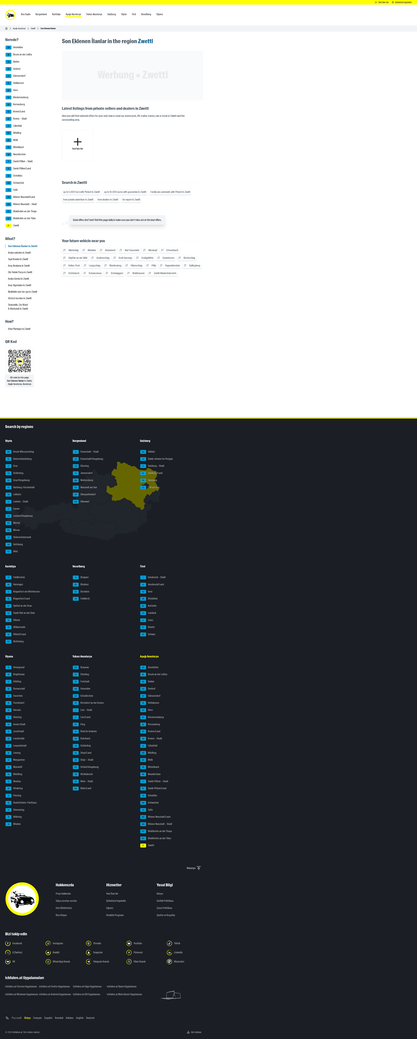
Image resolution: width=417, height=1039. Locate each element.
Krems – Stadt (17, 118)
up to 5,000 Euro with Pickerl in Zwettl (81, 192)
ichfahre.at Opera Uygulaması (122, 986)
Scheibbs (14, 175)
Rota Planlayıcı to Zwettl (19, 329)
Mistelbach (15, 147)
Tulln (12, 190)
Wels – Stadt (84, 781)
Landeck (149, 613)
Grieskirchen (84, 695)
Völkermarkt (16, 627)
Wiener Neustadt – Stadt (22, 204)
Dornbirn (82, 591)
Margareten (16, 760)
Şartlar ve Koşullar (166, 915)
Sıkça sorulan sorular (66, 901)
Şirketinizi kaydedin (116, 901)
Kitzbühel (150, 598)
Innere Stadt (17, 724)
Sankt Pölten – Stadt (20, 161)
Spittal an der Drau (19, 605)
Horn (12, 90)
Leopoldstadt (17, 745)
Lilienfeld (15, 126)
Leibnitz (14, 494)
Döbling (14, 681)
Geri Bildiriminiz (64, 908)
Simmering (16, 809)
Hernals (14, 710)
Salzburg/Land (152, 473)
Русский (17, 1018)
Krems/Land (16, 111)
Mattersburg (84, 480)
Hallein (148, 451)
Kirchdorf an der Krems (89, 703)
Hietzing (15, 717)
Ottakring (15, 788)
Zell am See (150, 487)
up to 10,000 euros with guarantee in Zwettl (125, 192)
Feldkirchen (16, 577)
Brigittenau (16, 674)
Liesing (14, 752)
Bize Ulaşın (61, 915)
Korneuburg (16, 104)
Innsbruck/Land (153, 584)
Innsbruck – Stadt (154, 577)
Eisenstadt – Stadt (87, 451)
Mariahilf (15, 767)
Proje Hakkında (63, 893)
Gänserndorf (16, 76)
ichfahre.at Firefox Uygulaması (54, 986)
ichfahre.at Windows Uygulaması (20, 994)
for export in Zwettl (131, 199)
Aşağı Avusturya (19, 28)
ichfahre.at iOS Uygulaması (86, 994)
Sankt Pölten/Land (19, 168)
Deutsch (90, 1018)
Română (59, 1018)
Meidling (15, 774)
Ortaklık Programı (115, 915)
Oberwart (81, 501)
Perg (80, 724)
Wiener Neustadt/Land (21, 197)
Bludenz (82, 584)
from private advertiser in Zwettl (78, 199)
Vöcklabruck (84, 774)
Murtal (13, 523)
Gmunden (82, 688)
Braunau (82, 667)
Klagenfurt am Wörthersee (24, 591)
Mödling (14, 133)
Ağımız (109, 908)
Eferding (82, 674)
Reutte (148, 627)
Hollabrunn (15, 83)
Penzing (14, 795)
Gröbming (15, 473)
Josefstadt (16, 731)
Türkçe (27, 1018)
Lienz (147, 620)
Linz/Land (82, 717)
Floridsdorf (16, 703)
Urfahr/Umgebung (87, 767)
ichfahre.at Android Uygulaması (54, 994)
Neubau (14, 781)
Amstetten (15, 47)
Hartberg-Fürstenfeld (21, 487)
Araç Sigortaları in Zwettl (19, 285)
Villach (14, 620)
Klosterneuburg (18, 97)
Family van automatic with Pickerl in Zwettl (170, 192)
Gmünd (13, 69)
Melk (12, 140)
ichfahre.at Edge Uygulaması (87, 986)
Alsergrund (16, 667)
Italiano (69, 1018)
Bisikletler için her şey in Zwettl (22, 291)
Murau (13, 530)
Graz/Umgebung (18, 480)
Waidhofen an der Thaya (22, 211)
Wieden (14, 824)
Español (48, 1018)
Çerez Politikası (164, 908)
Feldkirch (82, 598)
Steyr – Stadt (84, 760)
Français (37, 1018)
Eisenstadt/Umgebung (89, 459)
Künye (160, 893)
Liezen (14, 508)
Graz (13, 466)
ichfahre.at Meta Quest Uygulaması (122, 994)
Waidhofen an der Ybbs (21, 218)
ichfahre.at (17, 1032)
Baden (13, 61)
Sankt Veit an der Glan (21, 613)
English (80, 1018)
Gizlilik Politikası (165, 901)
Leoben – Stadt (18, 501)
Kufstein (149, 605)
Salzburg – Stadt (153, 466)
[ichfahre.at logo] (10, 15)
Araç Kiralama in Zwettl (19, 265)
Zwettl (33, 28)
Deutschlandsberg (19, 459)
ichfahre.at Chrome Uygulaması (20, 986)
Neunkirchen (16, 154)
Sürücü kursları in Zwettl (19, 298)
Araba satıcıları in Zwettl (19, 252)
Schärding (83, 745)
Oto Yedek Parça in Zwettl (20, 272)
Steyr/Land (83, 752)
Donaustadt (16, 688)
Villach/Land (17, 634)
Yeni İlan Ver (112, 893)
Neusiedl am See (86, 487)
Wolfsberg (15, 641)
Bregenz (82, 577)
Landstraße (16, 738)
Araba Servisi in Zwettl (18, 278)
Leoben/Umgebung (20, 516)
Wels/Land (83, 788)
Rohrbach (82, 738)
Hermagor (15, 584)
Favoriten (15, 695)
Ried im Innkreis (86, 731)
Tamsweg (149, 480)
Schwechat (15, 183)
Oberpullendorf (85, 494)
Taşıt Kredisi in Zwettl (18, 259)
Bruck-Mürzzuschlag (20, 451)
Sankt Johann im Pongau (157, 459)
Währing (15, 817)
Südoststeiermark (19, 537)
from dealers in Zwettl (108, 199)
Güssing (82, 466)
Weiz (12, 551)
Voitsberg (15, 544)
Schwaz (148, 634)
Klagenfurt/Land (19, 598)
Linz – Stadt (83, 710)
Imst (147, 591)
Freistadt (82, 681)
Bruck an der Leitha (20, 54)
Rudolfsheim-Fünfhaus (22, 802)
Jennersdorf (84, 473)
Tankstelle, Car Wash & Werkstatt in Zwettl (18, 306)
